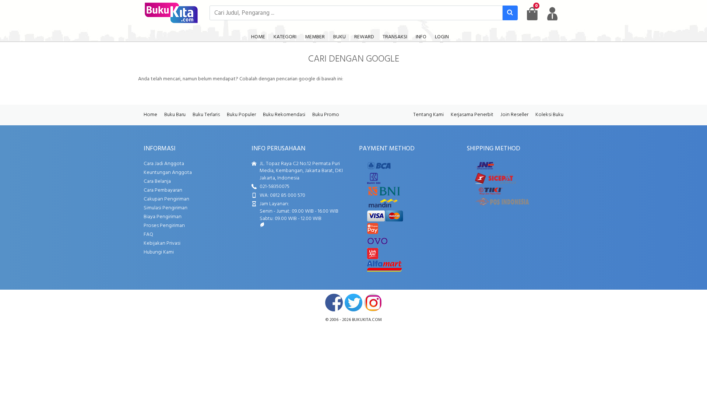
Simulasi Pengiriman (165, 208)
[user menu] (552, 13)
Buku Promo (325, 115)
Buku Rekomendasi (284, 115)
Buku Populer (241, 115)
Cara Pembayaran (163, 190)
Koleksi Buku (549, 115)
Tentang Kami (428, 115)
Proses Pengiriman (164, 225)
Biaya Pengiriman (163, 217)
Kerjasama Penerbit (472, 115)
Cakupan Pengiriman (166, 199)
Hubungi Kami (159, 252)
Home (150, 115)
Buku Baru (175, 115)
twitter (353, 302)
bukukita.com (367, 320)
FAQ (148, 234)
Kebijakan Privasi (162, 243)
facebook (334, 302)
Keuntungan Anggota (168, 172)
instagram (373, 302)
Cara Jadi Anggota (164, 164)
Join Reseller (514, 115)
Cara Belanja (157, 181)
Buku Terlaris (206, 115)
